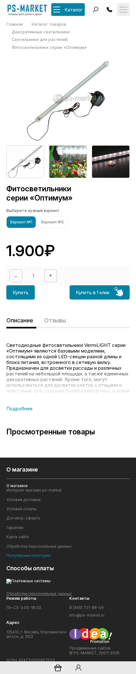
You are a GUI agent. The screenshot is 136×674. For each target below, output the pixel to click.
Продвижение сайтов (89, 648)
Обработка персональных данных (39, 546)
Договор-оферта (23, 518)
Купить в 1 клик (93, 292)
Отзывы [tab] (55, 320)
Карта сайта (17, 537)
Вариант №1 (21, 222)
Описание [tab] (19, 320)
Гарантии (14, 527)
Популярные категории (28, 555)
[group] (25, 161)
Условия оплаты (21, 509)
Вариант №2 (52, 222)
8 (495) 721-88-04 (86, 607)
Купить (20, 292)
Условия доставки (23, 500)
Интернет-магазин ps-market (34, 490)
